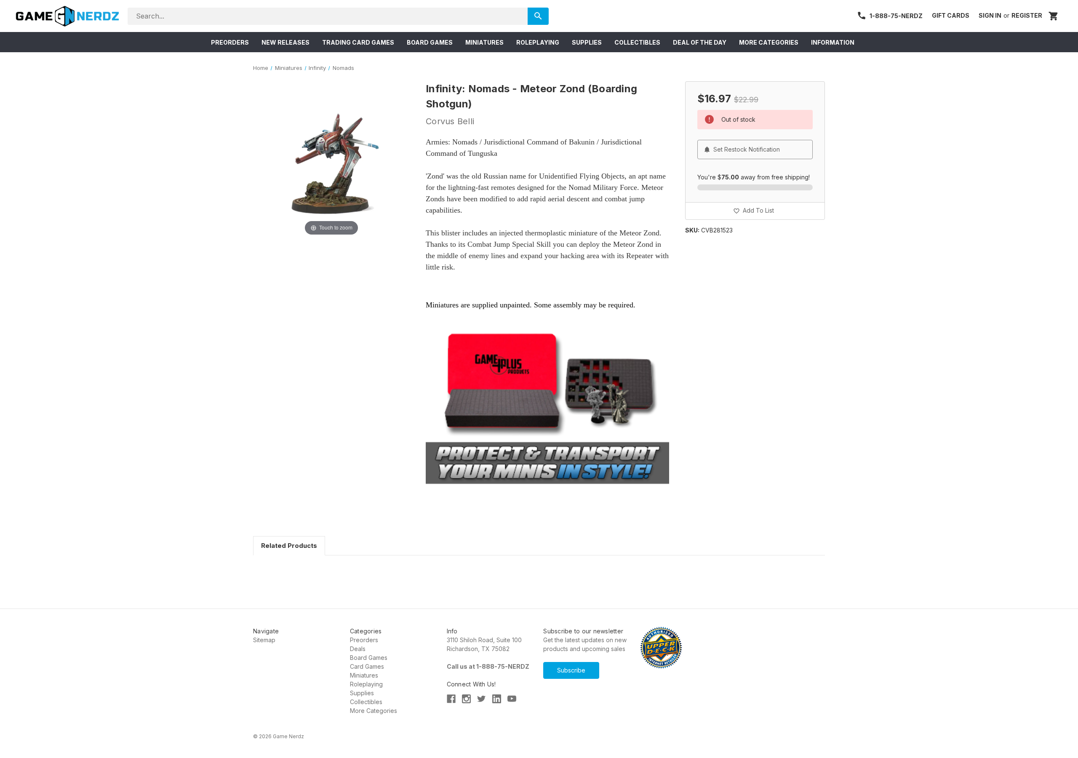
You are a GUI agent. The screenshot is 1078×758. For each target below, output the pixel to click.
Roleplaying (366, 684)
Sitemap (264, 639)
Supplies (362, 693)
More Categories (373, 710)
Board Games (368, 657)
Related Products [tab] (289, 546)
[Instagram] (466, 698)
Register (1026, 15)
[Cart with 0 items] (1053, 16)
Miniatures (364, 675)
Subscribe (571, 670)
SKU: (692, 230)
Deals (358, 648)
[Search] (538, 16)
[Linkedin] (496, 698)
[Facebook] (451, 698)
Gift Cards (950, 15)
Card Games (367, 666)
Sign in (990, 15)
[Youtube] (511, 698)
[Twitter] (481, 698)
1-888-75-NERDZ (896, 15)
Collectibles (366, 701)
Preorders (364, 639)
